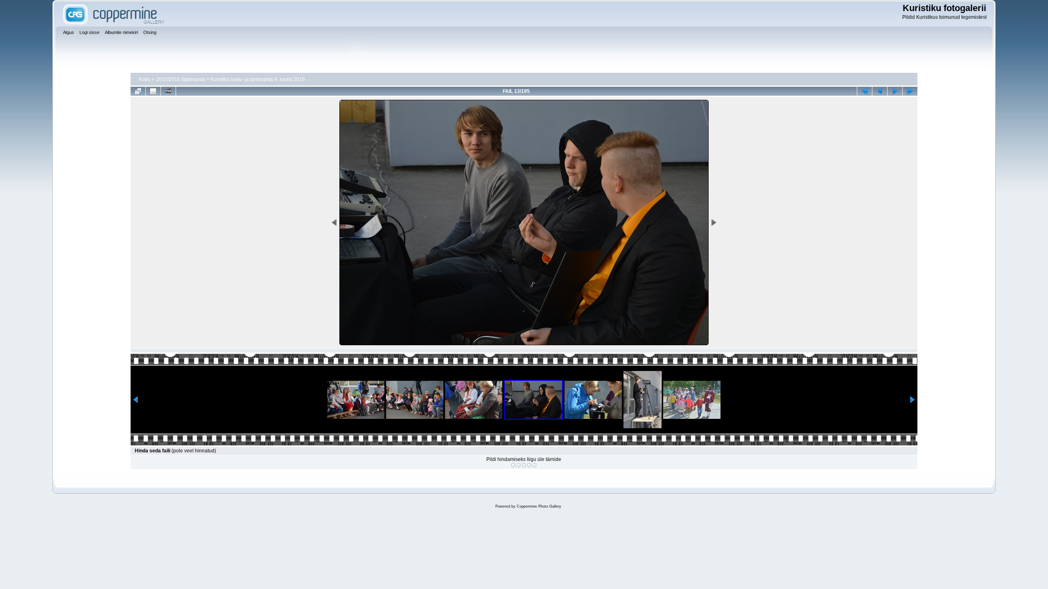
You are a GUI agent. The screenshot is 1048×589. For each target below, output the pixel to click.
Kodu (145, 79)
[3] (523, 465)
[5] (534, 465)
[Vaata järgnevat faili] (895, 91)
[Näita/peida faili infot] (153, 91)
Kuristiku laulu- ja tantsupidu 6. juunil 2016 (257, 79)
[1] (513, 465)
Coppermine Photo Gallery (539, 506)
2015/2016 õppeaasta (180, 79)
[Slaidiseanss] (168, 91)
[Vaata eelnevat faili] (879, 91)
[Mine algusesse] (864, 91)
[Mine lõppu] (910, 91)
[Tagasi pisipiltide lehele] (138, 91)
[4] (529, 465)
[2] (518, 465)
